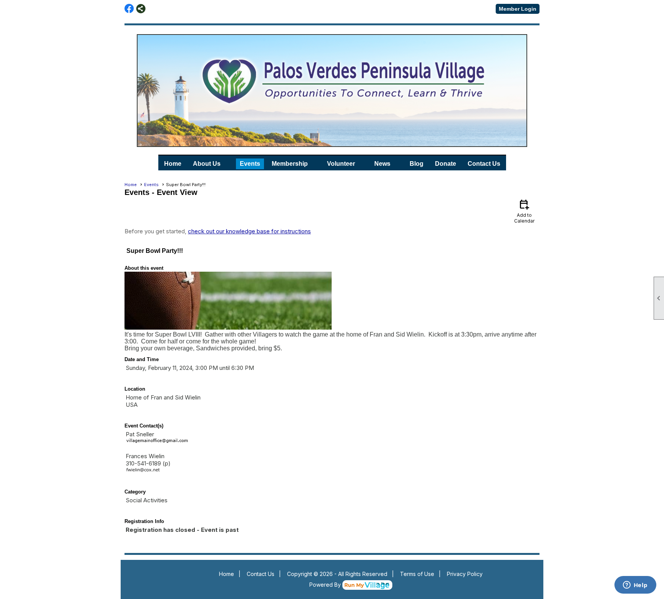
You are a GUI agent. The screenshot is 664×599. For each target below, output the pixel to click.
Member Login (517, 9)
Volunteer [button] (341, 163)
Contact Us (484, 163)
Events (250, 163)
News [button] (382, 163)
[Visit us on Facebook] (129, 8)
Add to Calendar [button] (524, 211)
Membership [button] (290, 163)
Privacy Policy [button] (465, 574)
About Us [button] (207, 163)
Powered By (325, 584)
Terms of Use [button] (417, 574)
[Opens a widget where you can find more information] (635, 585)
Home (172, 163)
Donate (445, 163)
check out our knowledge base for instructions (249, 231)
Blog (416, 163)
